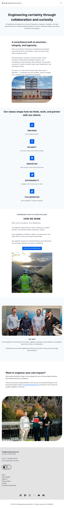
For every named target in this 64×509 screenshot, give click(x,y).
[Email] (43, 495)
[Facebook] (25, 495)
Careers (4, 483)
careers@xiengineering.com (31, 385)
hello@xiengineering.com (10, 452)
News (3, 475)
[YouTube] (39, 495)
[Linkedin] (21, 495)
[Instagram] (30, 495)
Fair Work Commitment (9, 485)
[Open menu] (60, 3)
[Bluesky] (34, 495)
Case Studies (6, 477)
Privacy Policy (6, 481)
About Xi (4, 479)
